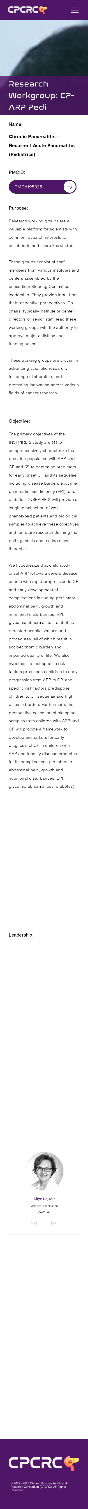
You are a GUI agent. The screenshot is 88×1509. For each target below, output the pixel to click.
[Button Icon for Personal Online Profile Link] (54, 1223)
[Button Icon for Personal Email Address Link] (34, 1223)
